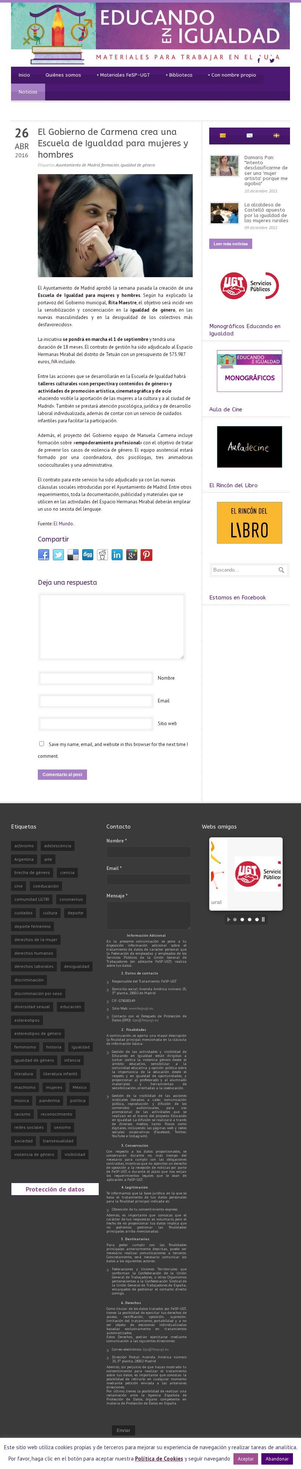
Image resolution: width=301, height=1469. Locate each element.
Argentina (24, 859)
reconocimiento (56, 1114)
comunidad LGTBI (31, 899)
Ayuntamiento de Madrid (78, 165)
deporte (75, 912)
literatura (23, 1073)
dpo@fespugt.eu (146, 1020)
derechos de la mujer (35, 939)
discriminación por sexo (38, 993)
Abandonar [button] (277, 1459)
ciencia (67, 872)
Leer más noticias (231, 243)
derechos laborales (34, 966)
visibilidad (75, 1154)
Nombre (166, 678)
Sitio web (167, 723)
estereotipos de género (37, 1033)
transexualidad (58, 1140)
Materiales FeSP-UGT (123, 75)
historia (53, 1047)
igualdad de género (137, 165)
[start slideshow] (226, 919)
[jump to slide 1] (235, 919)
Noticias (28, 92)
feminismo (25, 1047)
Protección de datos (55, 1189)
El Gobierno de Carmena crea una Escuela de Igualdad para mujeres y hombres (113, 143)
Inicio (24, 75)
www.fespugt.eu (141, 1008)
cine (18, 886)
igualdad (81, 1047)
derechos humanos (33, 953)
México (80, 1087)
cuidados (23, 912)
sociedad (23, 1140)
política (78, 1100)
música (21, 1100)
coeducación (46, 886)
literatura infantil (60, 1073)
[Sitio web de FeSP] (249, 303)
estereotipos (27, 1020)
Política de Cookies (159, 1458)
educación (70, 1006)
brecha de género (32, 872)
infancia (72, 1060)
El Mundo (63, 524)
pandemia (49, 1100)
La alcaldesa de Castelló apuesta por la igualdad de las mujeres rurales (266, 212)
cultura (50, 912)
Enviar (123, 1430)
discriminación (29, 980)
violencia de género (34, 1154)
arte (48, 859)
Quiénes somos (63, 75)
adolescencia (57, 845)
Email (164, 701)
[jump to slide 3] (249, 919)
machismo (25, 1087)
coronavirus (71, 899)
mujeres (54, 1087)
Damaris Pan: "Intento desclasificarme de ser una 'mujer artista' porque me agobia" (266, 170)
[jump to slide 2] (242, 919)
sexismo (62, 1127)
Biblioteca (179, 75)
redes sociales (29, 1127)
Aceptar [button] (246, 1459)
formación (110, 165)
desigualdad (76, 966)
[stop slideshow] (265, 919)
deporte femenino (32, 926)
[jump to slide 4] (257, 919)
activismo (24, 845)
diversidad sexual (32, 1006)
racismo (22, 1114)
